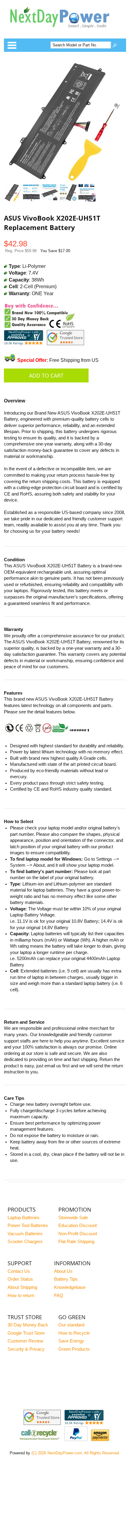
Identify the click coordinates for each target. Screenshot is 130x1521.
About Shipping (22, 1287)
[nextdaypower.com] (64, 32)
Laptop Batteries (24, 1217)
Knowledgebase (70, 1287)
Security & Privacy (26, 1349)
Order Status (20, 1279)
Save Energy (71, 1341)
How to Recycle (74, 1333)
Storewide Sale (73, 1217)
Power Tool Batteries (28, 1225)
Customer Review (25, 1341)
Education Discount (77, 1225)
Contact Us (19, 1271)
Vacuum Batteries (25, 1233)
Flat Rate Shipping (76, 1241)
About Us (63, 1271)
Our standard (71, 1325)
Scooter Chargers (25, 1241)
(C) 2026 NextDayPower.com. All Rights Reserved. (75, 1453)
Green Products (74, 1349)
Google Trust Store (26, 1333)
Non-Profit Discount (77, 1233)
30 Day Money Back (28, 1325)
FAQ (58, 1295)
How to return (21, 1295)
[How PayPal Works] (75, 1439)
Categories (11, 45)
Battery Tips (66, 1279)
